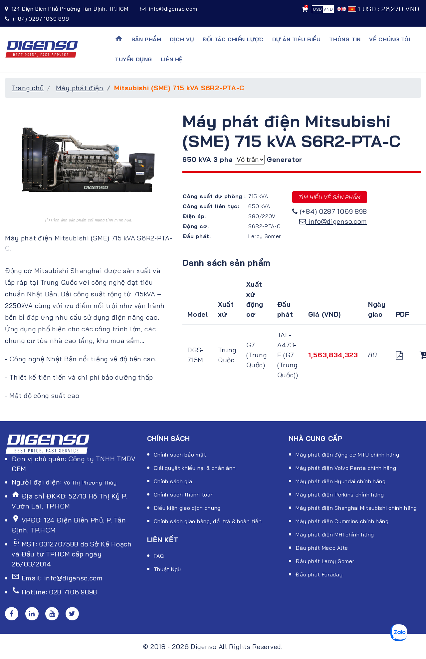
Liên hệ (172, 59)
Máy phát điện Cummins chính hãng (342, 521)
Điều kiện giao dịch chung (187, 507)
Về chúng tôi (389, 39)
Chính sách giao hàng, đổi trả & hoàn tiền (208, 521)
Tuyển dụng (133, 59)
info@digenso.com (337, 221)
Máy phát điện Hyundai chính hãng (340, 481)
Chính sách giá (173, 481)
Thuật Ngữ (167, 569)
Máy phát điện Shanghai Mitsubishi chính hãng (356, 507)
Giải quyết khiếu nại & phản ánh (195, 468)
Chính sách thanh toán (184, 494)
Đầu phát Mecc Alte (322, 547)
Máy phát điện (80, 88)
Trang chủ (28, 88)
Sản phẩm (146, 39)
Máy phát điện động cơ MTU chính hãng (347, 454)
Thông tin (344, 39)
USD (317, 9)
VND (328, 9)
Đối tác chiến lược (233, 39)
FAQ (159, 555)
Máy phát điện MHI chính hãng (335, 534)
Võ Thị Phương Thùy (90, 482)
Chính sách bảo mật (180, 454)
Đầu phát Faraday (319, 574)
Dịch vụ (182, 39)
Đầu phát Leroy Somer (325, 561)
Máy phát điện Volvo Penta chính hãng (346, 468)
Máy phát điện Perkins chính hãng (340, 494)
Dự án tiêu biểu (296, 39)
